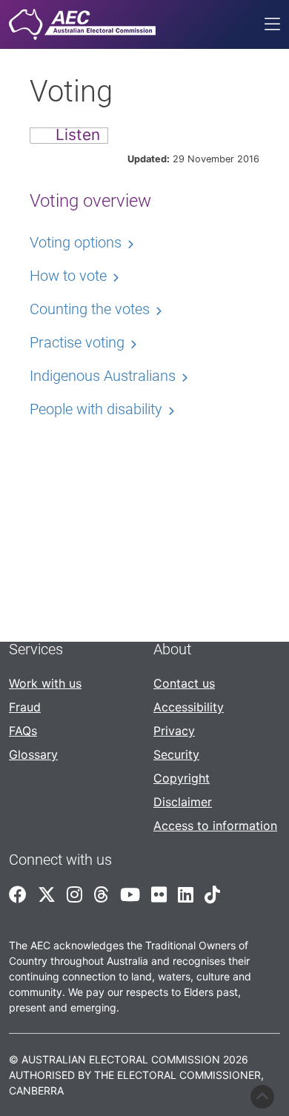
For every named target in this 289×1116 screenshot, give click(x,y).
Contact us (184, 683)
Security (176, 754)
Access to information (215, 825)
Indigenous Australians (103, 376)
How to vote (68, 276)
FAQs (23, 730)
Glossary (33, 754)
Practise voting (77, 342)
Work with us (45, 683)
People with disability (96, 409)
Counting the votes (90, 309)
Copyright (181, 778)
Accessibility (188, 707)
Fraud (25, 707)
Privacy (174, 730)
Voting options (76, 242)
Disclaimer (182, 801)
